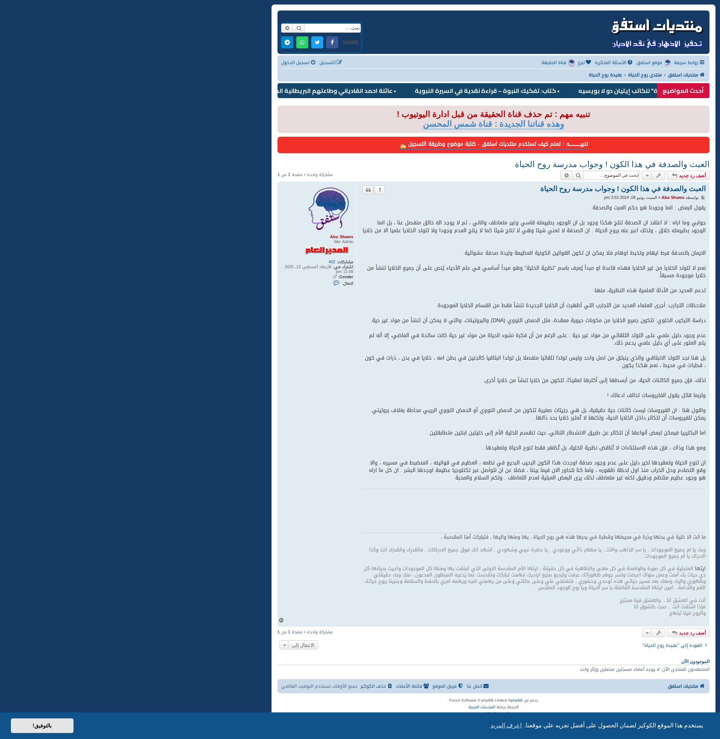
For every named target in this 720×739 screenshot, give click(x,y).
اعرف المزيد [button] (506, 725)
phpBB (517, 700)
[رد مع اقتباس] (368, 189)
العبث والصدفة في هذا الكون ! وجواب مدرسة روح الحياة (612, 164)
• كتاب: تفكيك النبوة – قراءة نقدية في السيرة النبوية (504, 90)
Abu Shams (341, 237)
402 (331, 262)
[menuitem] (614, 63)
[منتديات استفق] (657, 31)
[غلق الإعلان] (282, 111)
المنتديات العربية (481, 707)
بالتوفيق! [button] (42, 726)
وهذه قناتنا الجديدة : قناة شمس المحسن (493, 123)
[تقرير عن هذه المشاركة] (379, 189)
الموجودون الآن (695, 661)
